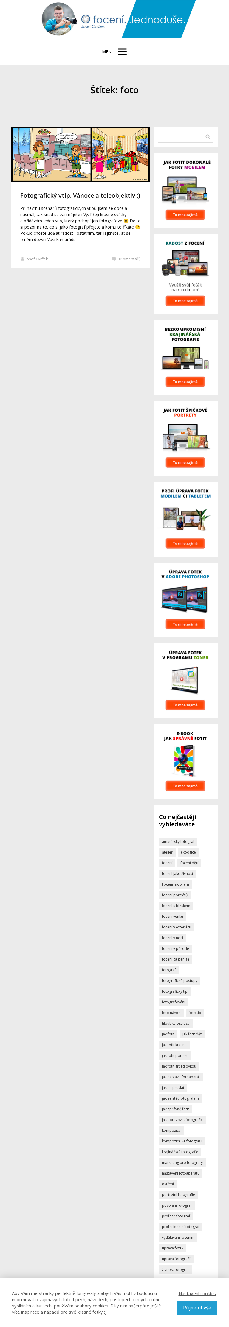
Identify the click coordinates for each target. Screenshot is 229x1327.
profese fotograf (176, 1216)
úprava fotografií (176, 1258)
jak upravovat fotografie (182, 1119)
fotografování (173, 1002)
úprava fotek (172, 1248)
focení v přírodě (175, 948)
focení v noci (172, 937)
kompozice (171, 1130)
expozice (188, 852)
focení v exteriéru (176, 927)
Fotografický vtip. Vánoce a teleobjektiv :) (80, 195)
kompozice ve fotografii (182, 1141)
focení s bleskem (176, 905)
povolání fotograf (177, 1205)
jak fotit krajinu (174, 1044)
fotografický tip (175, 991)
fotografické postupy (179, 980)
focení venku (172, 916)
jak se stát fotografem (180, 1098)
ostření (168, 1183)
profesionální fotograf (180, 1226)
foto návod (171, 1012)
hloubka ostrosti (176, 1023)
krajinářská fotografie (180, 1151)
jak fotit (168, 1034)
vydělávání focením (178, 1237)
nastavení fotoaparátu (180, 1173)
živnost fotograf (175, 1269)
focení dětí (189, 862)
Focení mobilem (175, 884)
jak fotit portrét (175, 1055)
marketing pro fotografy (182, 1162)
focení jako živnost (177, 873)
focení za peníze (175, 959)
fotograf (169, 969)
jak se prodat (173, 1087)
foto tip (195, 1012)
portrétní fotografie (178, 1194)
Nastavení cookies (197, 1293)
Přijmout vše (197, 1307)
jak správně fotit (175, 1109)
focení (167, 862)
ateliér (167, 852)
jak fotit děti (192, 1034)
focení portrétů (175, 895)
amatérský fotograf (178, 841)
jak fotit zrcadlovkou (179, 1066)
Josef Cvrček (37, 259)
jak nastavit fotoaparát (181, 1076)
